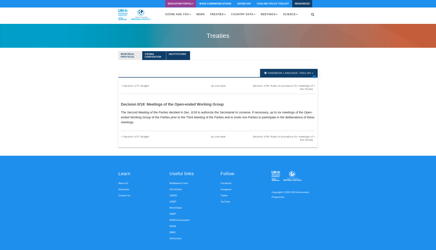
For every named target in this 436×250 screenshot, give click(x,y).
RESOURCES (302, 3)
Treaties (217, 14)
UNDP (172, 201)
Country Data (242, 14)
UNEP (172, 213)
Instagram (226, 189)
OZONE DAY (244, 3)
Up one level (218, 85)
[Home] (134, 15)
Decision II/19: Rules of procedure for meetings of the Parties (284, 87)
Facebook (226, 183)
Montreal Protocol (128, 55)
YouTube (225, 201)
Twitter (224, 195)
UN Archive (175, 238)
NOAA (172, 226)
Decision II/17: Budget (135, 85)
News (200, 14)
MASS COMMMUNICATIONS (215, 3)
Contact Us (124, 195)
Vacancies (123, 189)
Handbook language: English (289, 73)
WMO (172, 232)
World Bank (175, 207)
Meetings (268, 14)
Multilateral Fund (178, 183)
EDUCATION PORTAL (180, 3)
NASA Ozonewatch (179, 220)
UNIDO (173, 195)
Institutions (177, 54)
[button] (314, 76)
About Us (123, 183)
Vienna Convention (153, 55)
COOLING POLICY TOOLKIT (273, 3)
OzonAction (175, 189)
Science (289, 14)
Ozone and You (177, 14)
